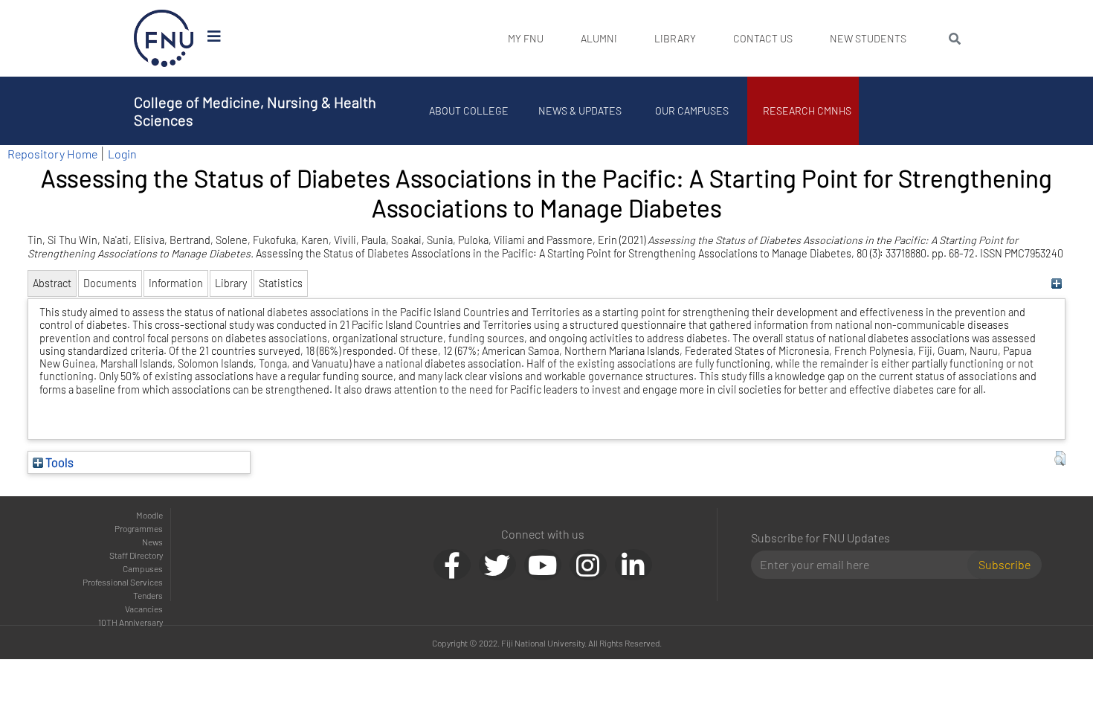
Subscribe (1004, 564)
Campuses (143, 568)
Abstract (52, 283)
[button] (1059, 458)
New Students (868, 38)
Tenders (148, 595)
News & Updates (580, 110)
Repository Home (52, 154)
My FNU (526, 38)
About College (469, 110)
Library (675, 38)
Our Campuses (692, 110)
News (152, 541)
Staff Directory (136, 555)
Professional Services (123, 582)
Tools (58, 462)
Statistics (281, 283)
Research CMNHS (807, 110)
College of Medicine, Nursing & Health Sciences (255, 111)
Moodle (149, 515)
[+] (1056, 283)
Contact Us (763, 38)
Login (122, 154)
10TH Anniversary (130, 622)
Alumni (599, 38)
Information (176, 283)
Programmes (139, 528)
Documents (110, 283)
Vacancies (144, 608)
